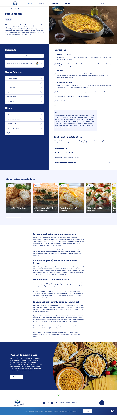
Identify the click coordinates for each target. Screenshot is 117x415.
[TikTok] (55, 403)
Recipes (11, 8)
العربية (102, 3)
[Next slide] (111, 198)
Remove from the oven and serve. (66, 101)
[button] (112, 411)
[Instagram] (48, 403)
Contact (74, 402)
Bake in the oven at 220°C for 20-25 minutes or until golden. (73, 96)
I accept (87, 411)
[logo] (15, 3)
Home (6, 8)
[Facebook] (52, 403)
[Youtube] (44, 403)
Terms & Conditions (72, 411)
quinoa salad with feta (50, 334)
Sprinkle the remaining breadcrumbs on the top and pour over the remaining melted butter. (81, 92)
